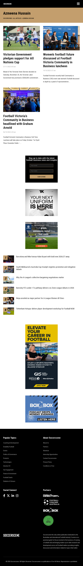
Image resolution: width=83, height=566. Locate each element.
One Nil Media (56, 561)
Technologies (7, 462)
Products (6, 458)
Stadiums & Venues (9, 481)
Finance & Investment (9, 473)
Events (5, 450)
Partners (45, 447)
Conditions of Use (48, 466)
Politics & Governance (10, 454)
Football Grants (8, 477)
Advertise (46, 450)
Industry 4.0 (6, 466)
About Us (46, 443)
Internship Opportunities (50, 454)
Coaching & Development (11, 443)
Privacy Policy (47, 462)
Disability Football (8, 447)
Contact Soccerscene (50, 458)
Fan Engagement (8, 470)
